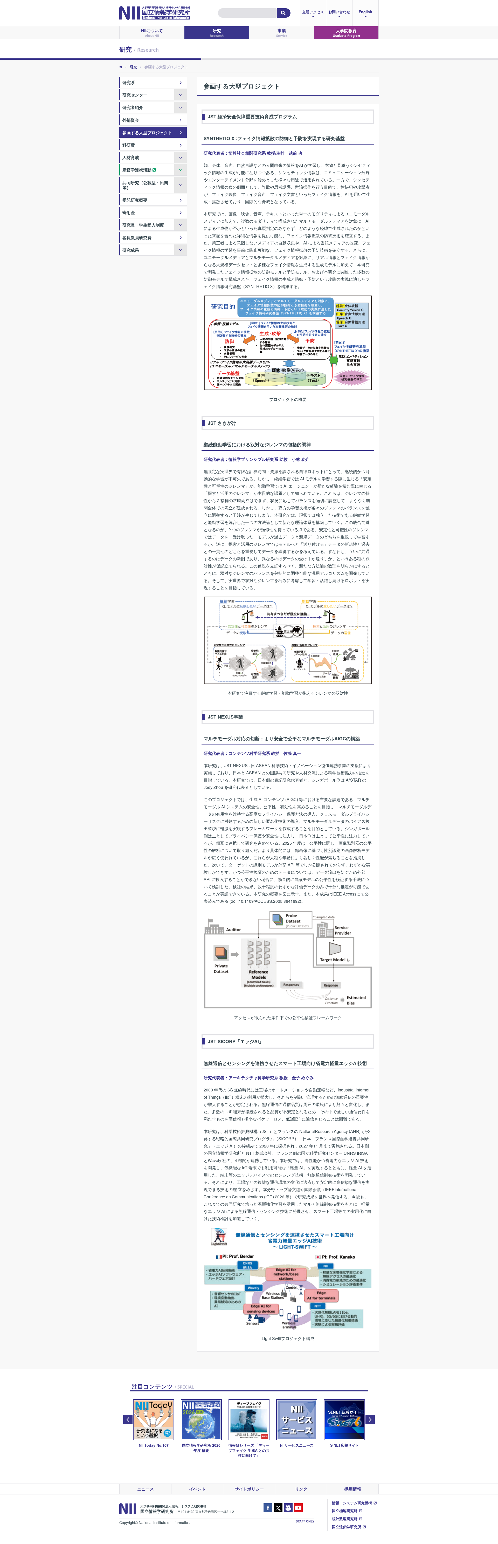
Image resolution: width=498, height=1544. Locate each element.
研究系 (128, 82)
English (365, 11)
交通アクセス (313, 11)
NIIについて (152, 33)
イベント (197, 1489)
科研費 (128, 145)
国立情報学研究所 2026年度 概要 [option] (153, 1448)
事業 (281, 33)
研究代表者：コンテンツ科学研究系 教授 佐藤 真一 (252, 753)
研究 (217, 33)
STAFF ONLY (305, 1521)
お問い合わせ (339, 11)
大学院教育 (346, 33)
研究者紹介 (132, 107)
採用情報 (352, 1489)
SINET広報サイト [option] (296, 1445)
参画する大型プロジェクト (147, 132)
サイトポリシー (249, 1489)
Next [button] (370, 1419)
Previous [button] (128, 1419)
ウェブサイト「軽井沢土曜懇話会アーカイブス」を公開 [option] (344, 1450)
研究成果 (130, 250)
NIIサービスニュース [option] (249, 1445)
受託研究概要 (134, 200)
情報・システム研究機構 (352, 1502)
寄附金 (128, 212)
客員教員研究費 (136, 238)
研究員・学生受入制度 (143, 225)
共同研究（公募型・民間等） (145, 185)
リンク (301, 1489)
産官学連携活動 (136, 170)
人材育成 (130, 157)
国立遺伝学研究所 (346, 1526)
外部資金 (130, 120)
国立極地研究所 (344, 1510)
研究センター (134, 95)
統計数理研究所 (344, 1518)
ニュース (145, 1489)
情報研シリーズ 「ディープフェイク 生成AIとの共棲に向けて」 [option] (201, 1450)
